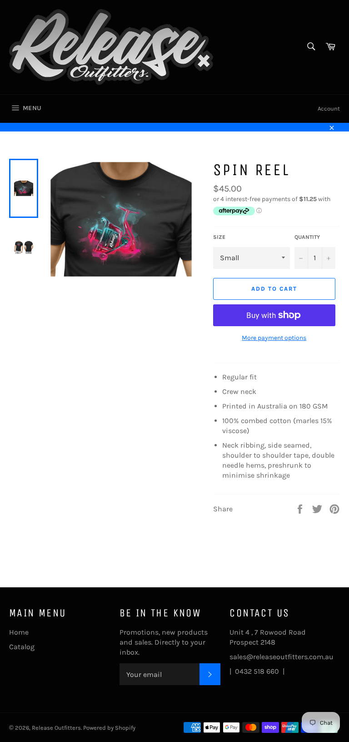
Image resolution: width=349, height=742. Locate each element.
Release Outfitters (56, 727)
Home (19, 632)
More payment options (274, 338)
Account (329, 108)
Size (219, 237)
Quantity (307, 237)
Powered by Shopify (109, 727)
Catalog (22, 646)
